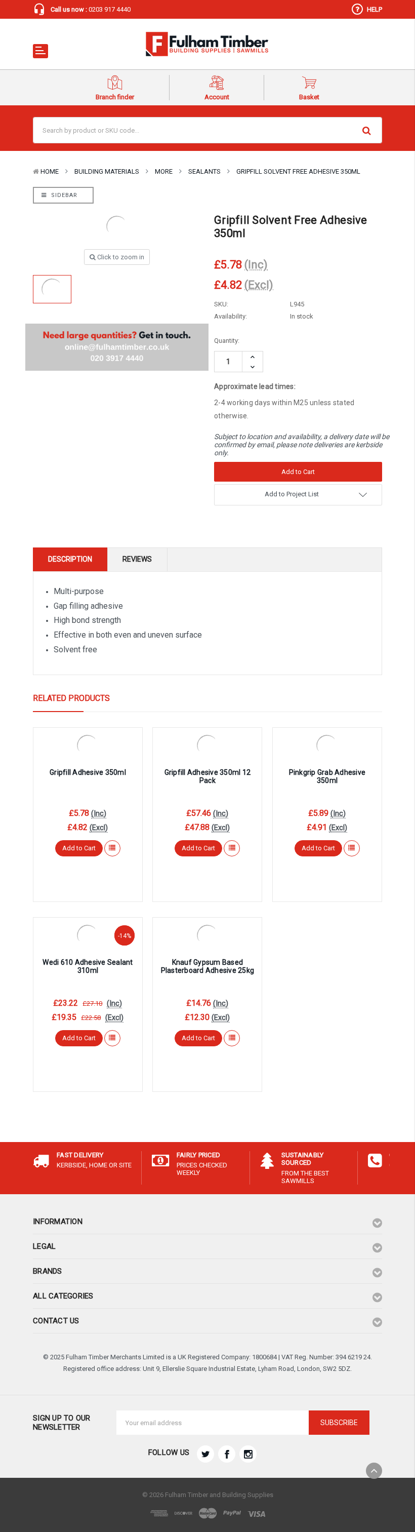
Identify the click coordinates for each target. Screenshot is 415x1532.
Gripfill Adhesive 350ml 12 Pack (207, 776)
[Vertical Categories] (40, 51)
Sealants (204, 171)
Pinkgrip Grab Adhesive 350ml (327, 776)
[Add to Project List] (112, 848)
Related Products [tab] (71, 698)
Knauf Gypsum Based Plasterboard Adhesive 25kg (208, 966)
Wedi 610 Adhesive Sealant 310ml (88, 966)
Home (49, 171)
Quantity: (226, 340)
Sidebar (63, 195)
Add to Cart (79, 848)
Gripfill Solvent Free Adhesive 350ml (298, 171)
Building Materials (106, 171)
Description (70, 559)
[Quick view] (87, 744)
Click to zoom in (120, 257)
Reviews (137, 559)
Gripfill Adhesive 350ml (88, 772)
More (164, 171)
